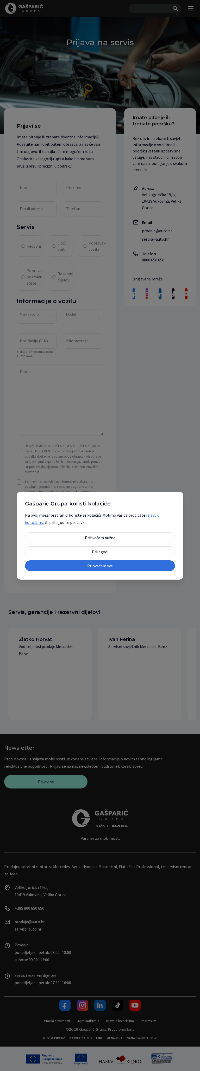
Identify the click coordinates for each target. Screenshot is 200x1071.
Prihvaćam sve (100, 565)
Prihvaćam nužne (100, 537)
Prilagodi (100, 551)
